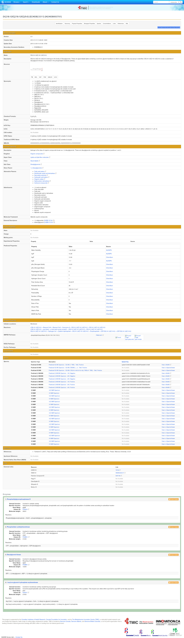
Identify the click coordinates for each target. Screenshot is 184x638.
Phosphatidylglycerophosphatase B (18, 499)
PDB (45, 77)
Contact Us (55, 2)
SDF (40, 77)
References (121, 23)
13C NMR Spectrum (54, 390)
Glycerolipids (34, 161)
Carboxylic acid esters (41, 177)
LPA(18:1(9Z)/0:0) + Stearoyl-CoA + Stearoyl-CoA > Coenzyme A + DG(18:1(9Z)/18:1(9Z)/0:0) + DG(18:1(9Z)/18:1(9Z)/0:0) (67, 327)
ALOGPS (109, 250)
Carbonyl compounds (41, 183)
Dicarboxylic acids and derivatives (44, 173)
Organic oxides (39, 179)
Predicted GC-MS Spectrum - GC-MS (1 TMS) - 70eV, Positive (66, 365)
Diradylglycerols (35, 164)
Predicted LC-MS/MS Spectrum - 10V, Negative (62, 373)
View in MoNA (166, 365)
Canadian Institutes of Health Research (33, 619)
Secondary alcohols (40, 175)
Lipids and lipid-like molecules (39, 157)
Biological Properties (89, 23)
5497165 (118, 476)
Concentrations (107, 23)
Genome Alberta (76, 621)
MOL (36, 77)
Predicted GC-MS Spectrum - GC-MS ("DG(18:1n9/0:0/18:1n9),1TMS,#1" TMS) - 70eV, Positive (75, 370)
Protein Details (174, 499)
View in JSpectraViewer (168, 367)
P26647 (25, 592)
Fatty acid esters (39, 171)
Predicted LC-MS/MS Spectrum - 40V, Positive (62, 387)
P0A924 (25, 509)
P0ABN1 (25, 565)
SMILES (50, 77)
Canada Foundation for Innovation (56, 619)
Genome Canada (65, 621)
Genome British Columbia (92, 621)
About (45, 2)
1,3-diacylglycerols (36, 168)
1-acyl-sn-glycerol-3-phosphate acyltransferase (22, 582)
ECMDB (8, 2)
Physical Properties (77, 23)
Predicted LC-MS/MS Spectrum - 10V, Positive (62, 382)
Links (114, 23)
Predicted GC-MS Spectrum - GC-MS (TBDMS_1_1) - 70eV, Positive (68, 367)
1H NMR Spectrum (54, 393)
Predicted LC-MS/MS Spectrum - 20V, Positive (62, 384)
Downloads (36, 2)
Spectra (99, 23)
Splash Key (125, 362)
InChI (55, 77)
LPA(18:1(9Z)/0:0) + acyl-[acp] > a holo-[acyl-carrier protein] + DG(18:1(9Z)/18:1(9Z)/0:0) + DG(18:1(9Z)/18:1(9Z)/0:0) (66, 329)
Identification (59, 23)
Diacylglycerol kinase (14, 554)
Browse (16, 2)
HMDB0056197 (120, 473)
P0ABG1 (25, 537)
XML (127, 23)
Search (25, 2)
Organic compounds (36, 154)
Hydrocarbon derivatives (41, 181)
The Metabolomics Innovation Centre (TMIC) (85, 619)
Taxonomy (67, 23)
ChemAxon (109, 257)
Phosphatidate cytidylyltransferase (18, 527)
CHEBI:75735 (48, 220)
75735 (117, 470)
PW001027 (99, 335)
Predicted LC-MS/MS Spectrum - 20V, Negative (62, 376)
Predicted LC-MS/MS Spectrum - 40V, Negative (62, 379)
